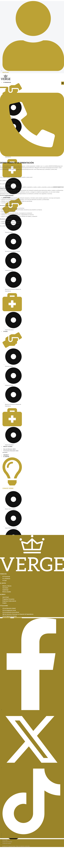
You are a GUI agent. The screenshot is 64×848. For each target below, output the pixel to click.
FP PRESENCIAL (7, 82)
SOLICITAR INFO (4, 87)
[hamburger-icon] (62, 83)
